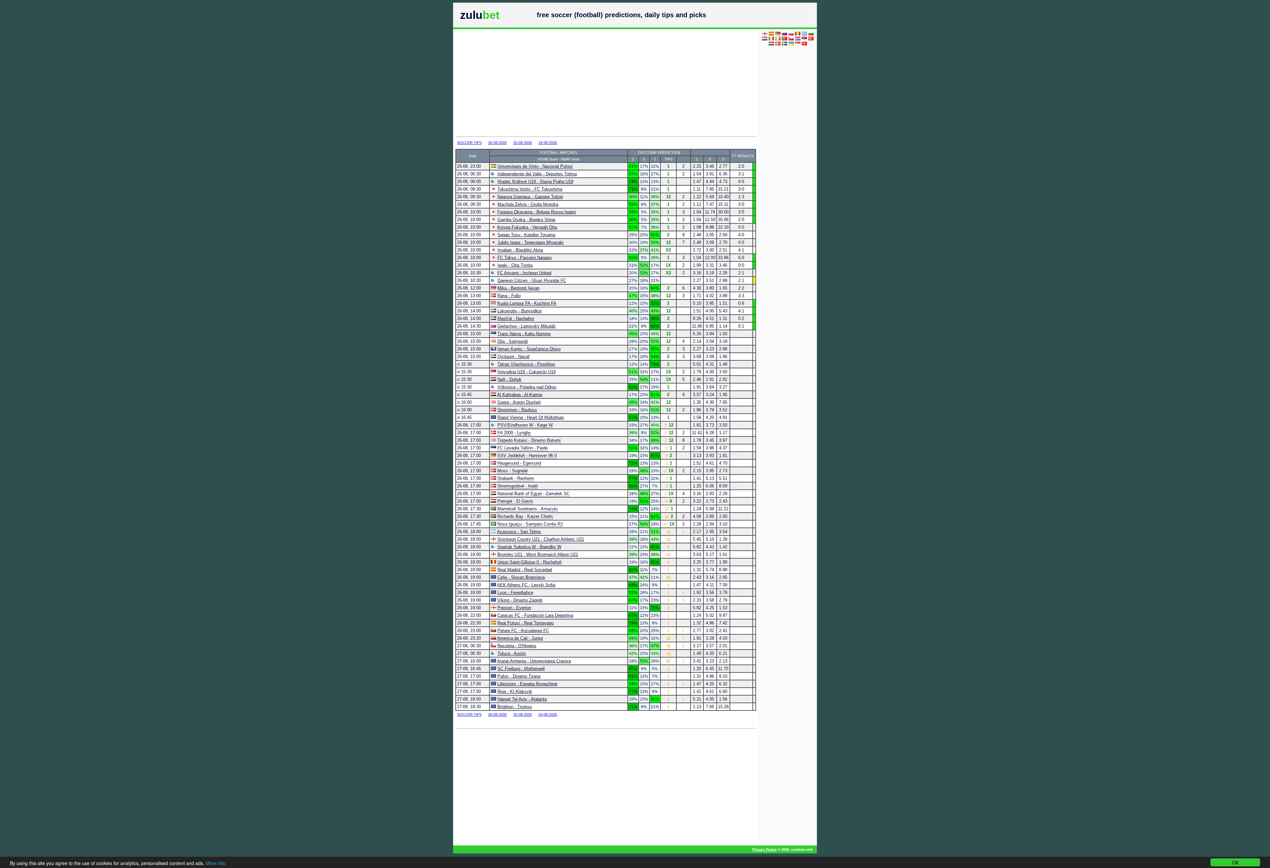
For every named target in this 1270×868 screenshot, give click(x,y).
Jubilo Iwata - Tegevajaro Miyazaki (530, 242)
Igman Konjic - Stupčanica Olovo (529, 348)
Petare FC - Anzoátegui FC (523, 630)
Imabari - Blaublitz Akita (520, 250)
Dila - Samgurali (512, 341)
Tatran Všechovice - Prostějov (526, 364)
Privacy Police (764, 849)
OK (1235, 862)
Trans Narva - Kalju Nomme (524, 333)
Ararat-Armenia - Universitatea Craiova (534, 661)
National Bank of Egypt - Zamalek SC (533, 493)
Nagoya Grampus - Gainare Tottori (530, 196)
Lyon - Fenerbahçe (515, 592)
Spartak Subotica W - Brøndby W (529, 546)
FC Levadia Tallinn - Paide (522, 447)
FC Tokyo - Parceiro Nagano (524, 257)
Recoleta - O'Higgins (516, 645)
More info (216, 863)
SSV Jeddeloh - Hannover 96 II (527, 455)
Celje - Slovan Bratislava (521, 577)
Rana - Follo (509, 295)
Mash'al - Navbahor (515, 318)
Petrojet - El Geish (515, 501)
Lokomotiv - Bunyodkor (519, 310)
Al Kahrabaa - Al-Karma (519, 394)
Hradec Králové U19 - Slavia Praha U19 (535, 181)
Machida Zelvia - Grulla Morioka (527, 204)
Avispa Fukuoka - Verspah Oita (527, 227)
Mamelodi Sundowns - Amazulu (527, 508)
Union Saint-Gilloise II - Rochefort (529, 562)
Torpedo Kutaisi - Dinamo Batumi (529, 440)
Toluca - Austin (511, 653)
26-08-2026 (497, 143)
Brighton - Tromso (514, 706)
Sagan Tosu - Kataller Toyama (526, 234)
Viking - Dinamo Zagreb (519, 600)
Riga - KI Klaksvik (514, 691)
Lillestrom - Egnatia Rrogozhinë (527, 683)
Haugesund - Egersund (519, 463)
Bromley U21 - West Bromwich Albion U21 (537, 554)
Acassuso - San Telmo (519, 531)
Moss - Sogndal (512, 470)
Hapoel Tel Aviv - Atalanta (522, 699)
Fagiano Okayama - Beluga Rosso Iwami (536, 211)
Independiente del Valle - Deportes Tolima (537, 173)
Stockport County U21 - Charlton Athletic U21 (540, 539)
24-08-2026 (547, 143)
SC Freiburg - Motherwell (521, 668)
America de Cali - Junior (520, 638)
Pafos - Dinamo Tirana (518, 676)
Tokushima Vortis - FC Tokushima (529, 189)
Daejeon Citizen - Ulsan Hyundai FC (531, 280)
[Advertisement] (586, 82)
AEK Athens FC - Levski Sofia (526, 584)
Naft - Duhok (509, 379)
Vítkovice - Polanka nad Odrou (526, 387)
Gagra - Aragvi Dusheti (519, 402)
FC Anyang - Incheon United (524, 272)
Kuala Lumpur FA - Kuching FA (526, 303)
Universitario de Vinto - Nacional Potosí (535, 166)
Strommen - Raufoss (517, 409)
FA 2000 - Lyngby (514, 432)
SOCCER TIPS (469, 143)
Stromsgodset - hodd (517, 485)
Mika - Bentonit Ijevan (518, 288)
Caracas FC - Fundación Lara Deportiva (535, 615)
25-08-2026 (522, 143)
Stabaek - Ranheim (515, 478)
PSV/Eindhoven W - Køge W (525, 425)
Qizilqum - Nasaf (513, 356)
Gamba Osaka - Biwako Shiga (526, 219)
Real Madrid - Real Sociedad (524, 569)
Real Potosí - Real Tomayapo (525, 622)
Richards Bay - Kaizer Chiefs (525, 516)
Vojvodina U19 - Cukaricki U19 (526, 371)
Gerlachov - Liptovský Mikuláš (526, 326)
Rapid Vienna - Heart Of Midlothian (530, 417)
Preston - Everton (514, 607)
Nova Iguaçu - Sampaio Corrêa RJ (530, 524)
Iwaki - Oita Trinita (514, 265)
